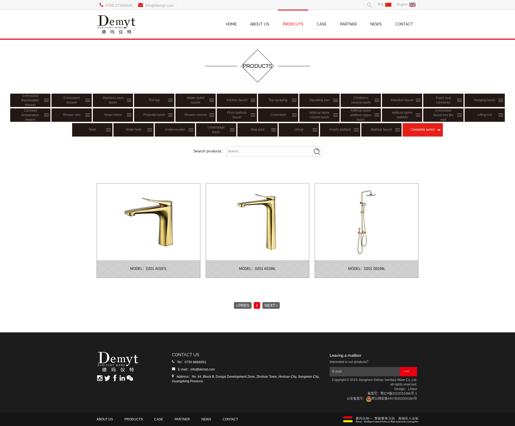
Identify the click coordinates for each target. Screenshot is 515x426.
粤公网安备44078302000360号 (394, 399)
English (402, 4)
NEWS (376, 24)
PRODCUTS (293, 24)
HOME (231, 24)
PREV (243, 305)
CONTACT (404, 24)
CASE (321, 24)
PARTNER (348, 24)
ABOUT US (259, 24)
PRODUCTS (133, 419)
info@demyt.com (159, 5)
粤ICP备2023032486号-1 (398, 393)
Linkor (412, 389)
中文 (380, 4)
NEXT (269, 305)
